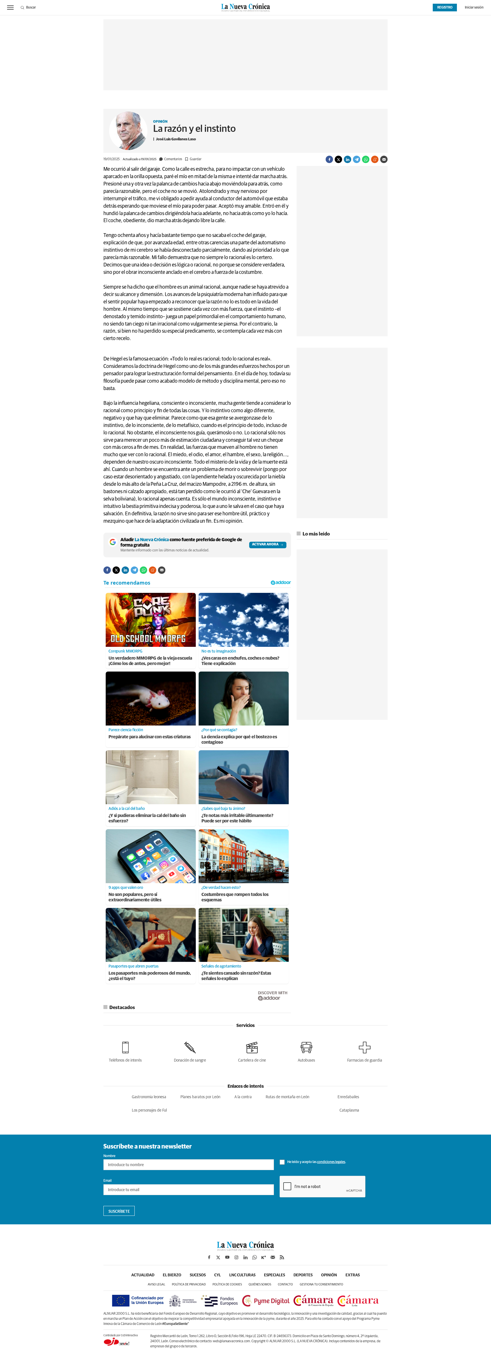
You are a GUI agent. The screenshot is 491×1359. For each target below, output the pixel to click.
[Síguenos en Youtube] (227, 1257)
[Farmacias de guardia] (365, 1051)
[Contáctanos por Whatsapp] (254, 1257)
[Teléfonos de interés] (125, 1051)
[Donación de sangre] (189, 1051)
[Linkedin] (347, 159)
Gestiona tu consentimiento (321, 1284)
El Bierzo (172, 1275)
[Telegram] (356, 159)
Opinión (160, 122)
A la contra (243, 1097)
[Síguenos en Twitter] (218, 1257)
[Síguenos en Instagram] (236, 1257)
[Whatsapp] (365, 159)
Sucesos (198, 1275)
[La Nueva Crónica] (245, 1249)
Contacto (285, 1284)
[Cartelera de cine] (252, 1051)
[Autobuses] (306, 1051)
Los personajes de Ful (149, 1110)
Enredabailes (348, 1097)
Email (107, 1181)
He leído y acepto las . (316, 1162)
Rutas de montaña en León (287, 1097)
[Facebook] (329, 159)
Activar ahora (265, 544)
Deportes (303, 1275)
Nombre (109, 1156)
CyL (217, 1275)
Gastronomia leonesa (149, 1097)
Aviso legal (156, 1284)
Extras (353, 1275)
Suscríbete (119, 1212)
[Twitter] (338, 159)
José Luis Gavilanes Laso (176, 139)
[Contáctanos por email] (272, 1257)
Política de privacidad (189, 1284)
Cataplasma (349, 1110)
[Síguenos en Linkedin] (245, 1257)
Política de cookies (227, 1284)
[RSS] (281, 1257)
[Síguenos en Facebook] (209, 1257)
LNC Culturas (242, 1275)
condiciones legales (331, 1162)
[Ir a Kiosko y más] (263, 1257)
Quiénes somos (260, 1284)
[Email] (384, 159)
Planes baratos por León (200, 1097)
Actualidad (142, 1275)
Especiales (274, 1275)
